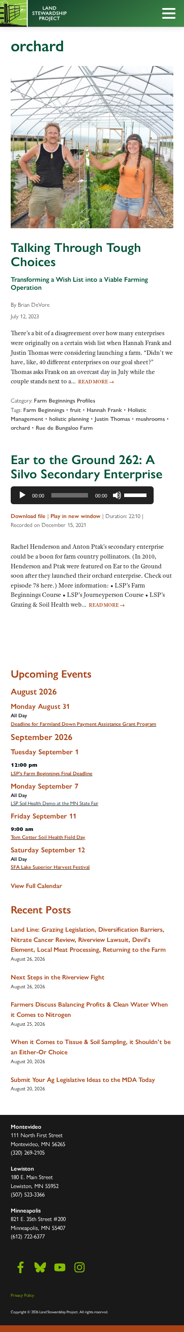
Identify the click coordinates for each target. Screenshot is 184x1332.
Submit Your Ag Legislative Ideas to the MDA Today (83, 1080)
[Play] (22, 495)
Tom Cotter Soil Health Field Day (48, 837)
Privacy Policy (22, 1295)
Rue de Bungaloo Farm (64, 427)
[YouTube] (60, 1267)
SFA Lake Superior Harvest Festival (50, 867)
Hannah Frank (104, 410)
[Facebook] (20, 1267)
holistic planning (69, 418)
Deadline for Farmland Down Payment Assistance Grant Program (83, 724)
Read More (96, 381)
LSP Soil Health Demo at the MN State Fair (54, 802)
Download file (28, 516)
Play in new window (75, 516)
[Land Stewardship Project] (72, 13)
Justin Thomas (112, 418)
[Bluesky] (40, 1267)
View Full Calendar (36, 886)
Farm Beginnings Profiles (64, 400)
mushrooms (150, 418)
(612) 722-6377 (28, 1236)
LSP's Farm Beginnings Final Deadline (51, 773)
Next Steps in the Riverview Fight (58, 977)
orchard (20, 427)
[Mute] (117, 495)
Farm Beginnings (43, 410)
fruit (75, 410)
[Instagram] (79, 1267)
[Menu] (171, 15)
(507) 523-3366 (28, 1194)
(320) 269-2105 (28, 1152)
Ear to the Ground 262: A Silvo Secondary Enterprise (87, 467)
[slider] (136, 494)
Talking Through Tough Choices (76, 254)
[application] (82, 495)
